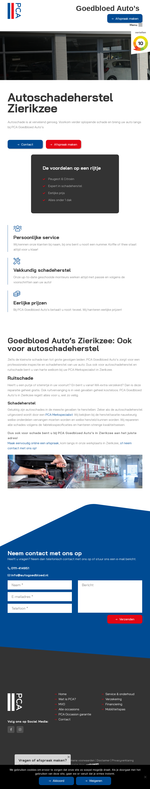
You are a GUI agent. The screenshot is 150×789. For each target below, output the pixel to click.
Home (63, 694)
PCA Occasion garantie (75, 714)
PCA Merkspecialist (59, 415)
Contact (27, 144)
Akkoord (58, 781)
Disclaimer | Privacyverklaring (115, 760)
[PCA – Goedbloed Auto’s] (14, 11)
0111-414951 (20, 568)
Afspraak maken (126, 18)
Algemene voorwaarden (80, 760)
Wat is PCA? (67, 699)
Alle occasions (69, 709)
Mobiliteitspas (115, 709)
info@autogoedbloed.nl (29, 575)
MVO (62, 704)
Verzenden (126, 619)
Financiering (113, 704)
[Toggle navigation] (140, 25)
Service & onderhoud (119, 694)
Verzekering (113, 699)
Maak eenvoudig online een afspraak (33, 443)
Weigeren (95, 781)
